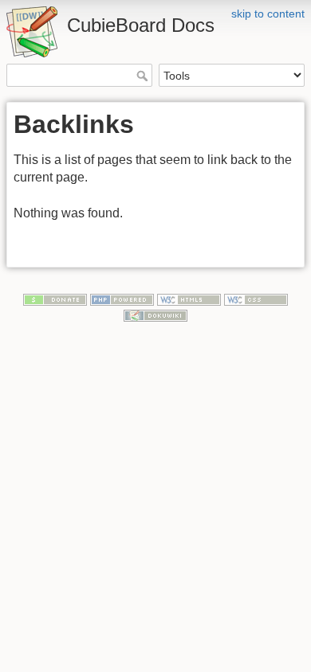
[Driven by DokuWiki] (155, 314)
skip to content (268, 13)
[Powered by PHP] (122, 299)
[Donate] (55, 299)
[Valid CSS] (256, 299)
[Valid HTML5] (189, 299)
